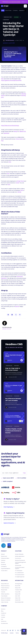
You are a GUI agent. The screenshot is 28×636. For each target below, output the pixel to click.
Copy (24, 473)
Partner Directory (5, 587)
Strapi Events (4, 589)
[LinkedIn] (20, 630)
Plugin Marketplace (5, 568)
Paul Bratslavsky (10, 40)
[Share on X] (15, 314)
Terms (17, 633)
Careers (3, 615)
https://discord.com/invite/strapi (10, 125)
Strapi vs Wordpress (6, 598)
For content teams (19, 572)
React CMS (17, 585)
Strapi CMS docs (5, 583)
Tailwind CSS (22, 131)
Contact (3, 617)
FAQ (2, 619)
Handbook (3, 613)
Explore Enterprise (9, 523)
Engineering (21, 10)
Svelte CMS (17, 600)
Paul (2, 140)
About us (3, 609)
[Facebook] (18, 630)
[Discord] (10, 630)
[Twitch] (13, 630)
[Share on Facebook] (8, 314)
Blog (3, 10)
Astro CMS (17, 596)
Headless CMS (8, 17)
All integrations (18, 583)
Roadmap (3, 564)
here (2, 78)
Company (15, 10)
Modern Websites (19, 554)
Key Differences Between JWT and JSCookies (13, 399)
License (11, 633)
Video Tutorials (4, 602)
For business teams (19, 574)
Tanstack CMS (18, 589)
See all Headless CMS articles (14, 347)
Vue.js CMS (17, 591)
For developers (18, 570)
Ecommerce (18, 558)
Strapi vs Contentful (5, 600)
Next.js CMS (17, 587)
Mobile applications (19, 556)
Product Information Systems (19, 568)
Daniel (21, 139)
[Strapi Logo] (5, 534)
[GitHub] (7, 630)
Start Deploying (8, 507)
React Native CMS (19, 602)
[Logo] (4, 6)
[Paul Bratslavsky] (4, 40)
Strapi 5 (3, 554)
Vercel (17, 183)
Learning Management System (20, 563)
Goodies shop (4, 623)
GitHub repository (5, 594)
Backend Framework (20, 560)
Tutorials (3, 591)
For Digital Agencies (19, 576)
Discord (17, 306)
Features (3, 560)
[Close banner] (26, 2)
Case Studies (4, 596)
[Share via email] (19, 314)
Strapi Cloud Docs (5, 585)
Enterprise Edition (5, 558)
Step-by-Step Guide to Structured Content (12, 369)
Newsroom (3, 621)
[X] (15, 630)
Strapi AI (3, 562)
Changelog (3, 566)
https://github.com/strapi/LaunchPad (11, 80)
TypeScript (6, 133)
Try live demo (4, 570)
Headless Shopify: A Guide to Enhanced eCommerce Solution (13, 431)
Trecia (17, 139)
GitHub (19, 192)
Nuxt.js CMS (17, 594)
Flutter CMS (17, 598)
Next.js (15, 131)
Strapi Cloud (20, 181)
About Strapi (8, 10)
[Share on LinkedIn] (12, 314)
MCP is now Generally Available (13, 2)
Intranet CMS (18, 565)
